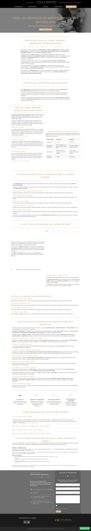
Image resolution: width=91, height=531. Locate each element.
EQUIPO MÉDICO (32, 6)
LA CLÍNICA (45, 6)
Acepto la (62, 508)
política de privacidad (64, 508)
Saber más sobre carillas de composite (19, 149)
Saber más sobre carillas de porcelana (19, 136)
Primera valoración (71, 6)
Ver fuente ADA (17, 457)
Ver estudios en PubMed (18, 460)
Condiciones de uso (59, 528)
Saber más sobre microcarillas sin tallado (20, 161)
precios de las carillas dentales (31, 422)
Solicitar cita (83, 528)
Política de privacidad (46, 528)
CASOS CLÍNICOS (58, 6)
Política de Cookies (52, 528)
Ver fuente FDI (17, 462)
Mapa (63, 528)
